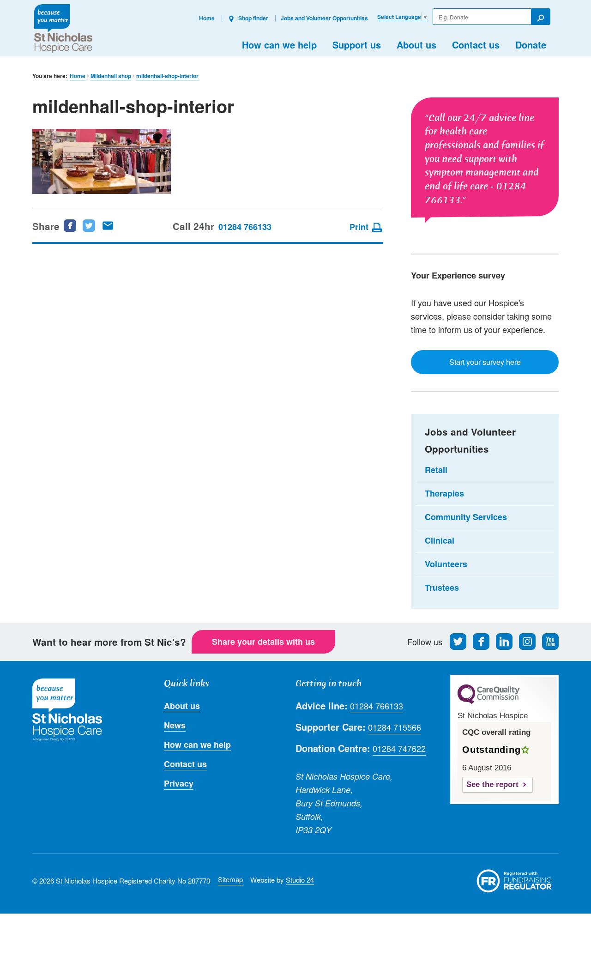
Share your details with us (263, 642)
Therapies (444, 493)
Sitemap (230, 879)
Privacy (178, 783)
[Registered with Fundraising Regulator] (514, 881)
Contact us (476, 44)
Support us (356, 44)
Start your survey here (485, 362)
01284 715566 (394, 727)
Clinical (439, 540)
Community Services (466, 517)
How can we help (279, 44)
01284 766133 (244, 227)
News (175, 725)
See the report (492, 784)
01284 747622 (399, 748)
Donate (530, 44)
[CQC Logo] (488, 701)
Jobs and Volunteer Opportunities (324, 18)
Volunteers (446, 564)
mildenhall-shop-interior (167, 76)
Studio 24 (300, 879)
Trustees (442, 587)
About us (416, 44)
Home (207, 18)
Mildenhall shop (110, 76)
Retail (436, 470)
